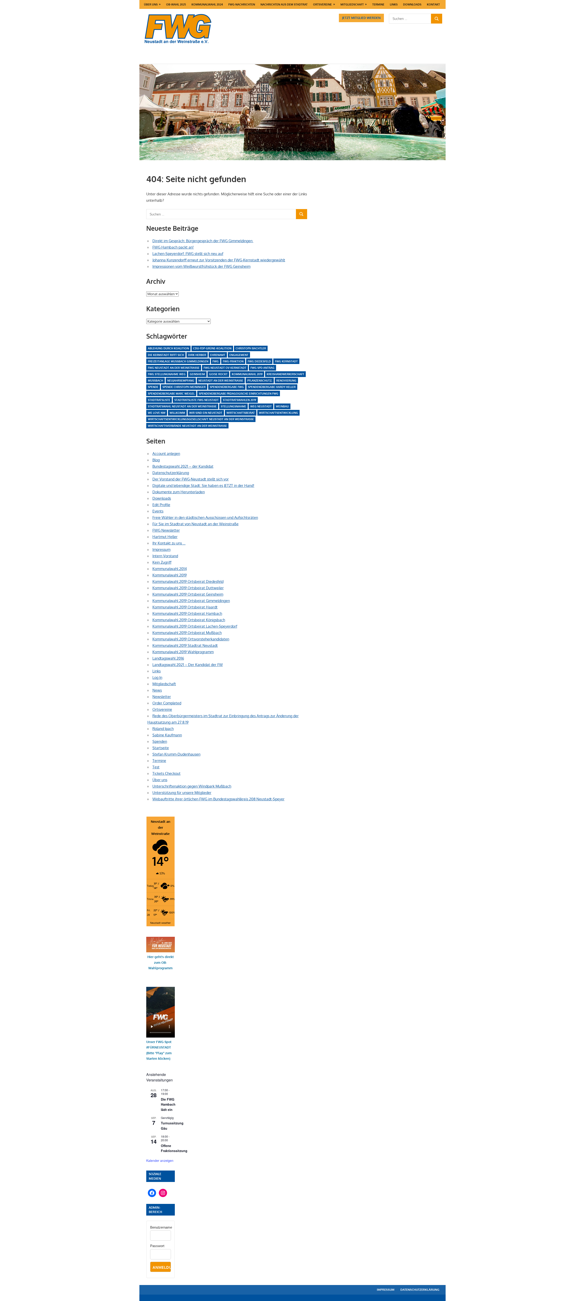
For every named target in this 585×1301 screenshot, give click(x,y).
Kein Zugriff (161, 562)
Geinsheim (197, 374)
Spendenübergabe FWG (227, 387)
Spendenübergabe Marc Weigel (171, 393)
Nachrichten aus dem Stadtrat (284, 4)
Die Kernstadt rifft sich (166, 355)
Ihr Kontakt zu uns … (169, 543)
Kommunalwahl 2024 (207, 4)
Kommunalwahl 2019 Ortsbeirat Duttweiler (188, 588)
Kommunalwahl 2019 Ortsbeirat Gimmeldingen (191, 600)
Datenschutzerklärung (170, 472)
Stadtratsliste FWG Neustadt (196, 400)
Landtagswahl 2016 (168, 658)
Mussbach (155, 380)
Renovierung (286, 380)
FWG (216, 361)
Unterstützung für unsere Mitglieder (181, 792)
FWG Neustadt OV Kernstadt (225, 367)
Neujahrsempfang (180, 380)
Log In (157, 677)
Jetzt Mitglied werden (361, 18)
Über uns (151, 4)
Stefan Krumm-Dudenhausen (176, 754)
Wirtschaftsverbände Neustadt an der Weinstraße (187, 425)
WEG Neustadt (261, 406)
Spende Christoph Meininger (184, 387)
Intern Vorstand (165, 556)
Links (394, 4)
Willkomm (177, 412)
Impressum (161, 549)
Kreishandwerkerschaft (285, 374)
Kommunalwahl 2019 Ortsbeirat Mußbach (187, 632)
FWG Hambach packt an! (173, 247)
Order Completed (166, 703)
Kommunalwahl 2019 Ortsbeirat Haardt (185, 607)
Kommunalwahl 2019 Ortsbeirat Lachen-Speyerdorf (194, 626)
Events (157, 511)
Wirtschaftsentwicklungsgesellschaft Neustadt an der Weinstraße (201, 419)
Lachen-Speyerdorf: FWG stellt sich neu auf (187, 253)
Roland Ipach (163, 728)
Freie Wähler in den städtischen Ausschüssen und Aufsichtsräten (205, 517)
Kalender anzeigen (159, 1160)
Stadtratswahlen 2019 (239, 400)
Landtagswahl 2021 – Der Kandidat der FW (187, 664)
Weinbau (282, 406)
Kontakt (433, 4)
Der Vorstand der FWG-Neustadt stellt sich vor (190, 479)
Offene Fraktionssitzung (174, 1148)
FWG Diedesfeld (259, 361)
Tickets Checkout (166, 773)
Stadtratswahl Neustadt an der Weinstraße (182, 406)
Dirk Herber (197, 355)
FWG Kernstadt (286, 361)
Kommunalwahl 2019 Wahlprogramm (183, 652)
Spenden (159, 741)
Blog (156, 460)
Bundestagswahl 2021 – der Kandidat (182, 466)
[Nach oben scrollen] (577, 1293)
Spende (153, 387)
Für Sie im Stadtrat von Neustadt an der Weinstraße (195, 524)
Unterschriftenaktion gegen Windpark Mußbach (191, 786)
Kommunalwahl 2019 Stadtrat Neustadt (185, 645)
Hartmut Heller (165, 536)
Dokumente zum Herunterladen (178, 492)
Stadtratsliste (159, 400)
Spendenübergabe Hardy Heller (272, 387)
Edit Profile (161, 504)
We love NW (156, 412)
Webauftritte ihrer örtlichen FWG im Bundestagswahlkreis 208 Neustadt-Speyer (218, 799)
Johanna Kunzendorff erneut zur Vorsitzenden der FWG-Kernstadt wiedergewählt (218, 260)
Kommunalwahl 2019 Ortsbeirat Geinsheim (187, 594)
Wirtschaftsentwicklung (278, 412)
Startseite (160, 748)
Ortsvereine (322, 4)
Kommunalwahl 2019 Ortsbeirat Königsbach (188, 620)
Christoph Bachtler (251, 348)
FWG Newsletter (166, 530)
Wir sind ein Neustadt (205, 412)
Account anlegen (166, 453)
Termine (378, 4)
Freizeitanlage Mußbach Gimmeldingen (178, 361)
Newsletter (161, 696)
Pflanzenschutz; (259, 380)
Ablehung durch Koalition (168, 348)
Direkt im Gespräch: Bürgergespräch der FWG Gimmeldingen (202, 241)
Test (156, 767)
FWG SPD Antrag (262, 367)
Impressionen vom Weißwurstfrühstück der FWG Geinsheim (201, 266)
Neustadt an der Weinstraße (220, 380)
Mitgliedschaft (352, 4)
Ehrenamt (217, 355)
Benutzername (161, 1227)
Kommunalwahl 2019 (247, 374)
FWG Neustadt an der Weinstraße (173, 367)
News (157, 690)
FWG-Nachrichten (241, 4)
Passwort (157, 1246)
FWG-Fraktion (233, 361)
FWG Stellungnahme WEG (167, 374)
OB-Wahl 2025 (176, 4)
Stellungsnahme (233, 406)
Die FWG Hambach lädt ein (168, 1104)
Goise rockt (218, 374)
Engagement (238, 355)
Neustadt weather (160, 922)
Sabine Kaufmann (167, 735)
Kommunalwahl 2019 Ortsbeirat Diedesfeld (187, 581)
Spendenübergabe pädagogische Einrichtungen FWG (238, 393)
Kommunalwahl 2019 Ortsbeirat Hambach (187, 613)
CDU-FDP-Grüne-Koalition (212, 348)
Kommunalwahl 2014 (169, 568)
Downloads (412, 4)
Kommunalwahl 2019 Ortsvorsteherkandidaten (190, 639)
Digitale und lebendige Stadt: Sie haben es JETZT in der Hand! (203, 485)
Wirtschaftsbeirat (240, 412)
